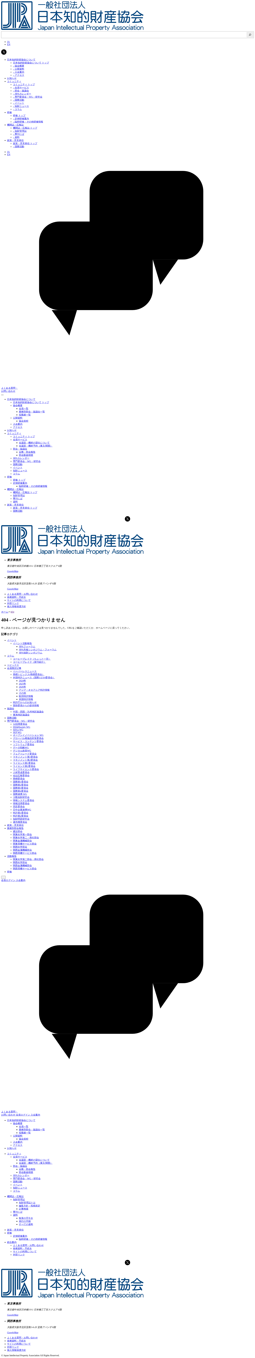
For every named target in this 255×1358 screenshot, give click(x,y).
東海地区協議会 (21, 715)
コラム (10, 656)
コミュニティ (14, 1153)
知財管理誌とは (27, 1202)
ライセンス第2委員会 (24, 766)
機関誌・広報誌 (15, 1196)
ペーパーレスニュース (25, 671)
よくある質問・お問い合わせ (22, 594)
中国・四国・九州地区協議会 (28, 711)
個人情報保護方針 (16, 606)
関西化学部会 (20, 847)
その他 (22, 693)
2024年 (22, 680)
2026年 (22, 687)
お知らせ (12, 1148)
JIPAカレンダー (21, 1175)
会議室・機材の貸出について (34, 1160)
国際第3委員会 (20, 788)
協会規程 (23, 1139)
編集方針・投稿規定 (29, 1205)
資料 (15, 1215)
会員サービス (20, 1157)
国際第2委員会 (20, 785)
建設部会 (17, 831)
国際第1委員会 (20, 781)
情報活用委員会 (21, 803)
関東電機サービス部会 (25, 844)
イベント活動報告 (22, 643)
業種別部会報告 (15, 828)
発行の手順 (25, 1221)
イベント (12, 640)
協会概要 (17, 1123)
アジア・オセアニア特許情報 (34, 690)
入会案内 (20, 880)
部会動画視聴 (26, 1172)
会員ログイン (8, 880)
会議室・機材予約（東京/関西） (36, 1163)
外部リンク (13, 603)
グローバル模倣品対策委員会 (28, 738)
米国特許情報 (26, 699)
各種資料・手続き (16, 597)
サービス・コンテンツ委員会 (28, 741)
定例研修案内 (20, 1236)
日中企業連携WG (22, 809)
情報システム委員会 (23, 800)
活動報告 (12, 856)
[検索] (250, 34)
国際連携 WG (20, 794)
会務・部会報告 (27, 1169)
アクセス (17, 1145)
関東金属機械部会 (22, 840)
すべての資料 (26, 1224)
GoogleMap (12, 571)
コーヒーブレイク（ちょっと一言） (32, 659)
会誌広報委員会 (21, 775)
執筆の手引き (26, 1218)
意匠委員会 (19, 806)
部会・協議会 (20, 1166)
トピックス (13, 665)
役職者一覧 (25, 1132)
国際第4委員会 (20, 791)
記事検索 (23, 1209)
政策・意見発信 (15, 825)
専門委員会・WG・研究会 (21, 721)
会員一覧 (23, 1126)
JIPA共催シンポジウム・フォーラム (38, 649)
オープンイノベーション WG (28, 735)
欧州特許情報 (26, 696)
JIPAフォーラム (27, 646)
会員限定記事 (14, 668)
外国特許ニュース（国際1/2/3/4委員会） (34, 677)
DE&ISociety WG (21, 727)
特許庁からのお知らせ (25, 702)
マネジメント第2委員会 (25, 760)
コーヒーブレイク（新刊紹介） (29, 662)
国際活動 (12, 718)
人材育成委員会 (21, 772)
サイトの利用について (19, 600)
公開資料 (17, 1136)
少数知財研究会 (21, 797)
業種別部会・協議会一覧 (32, 1129)
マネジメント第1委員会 (25, 757)
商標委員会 (19, 778)
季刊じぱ (17, 1212)
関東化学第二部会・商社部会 (28, 859)
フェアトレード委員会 (25, 754)
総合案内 (12, 1242)
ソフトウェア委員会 (23, 744)
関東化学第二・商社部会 (26, 837)
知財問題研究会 (21, 819)
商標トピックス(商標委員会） (28, 674)
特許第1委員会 (20, 812)
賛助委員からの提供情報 (26, 705)
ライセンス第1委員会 (24, 763)
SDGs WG (18, 729)
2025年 (22, 683)
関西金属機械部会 (22, 850)
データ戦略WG (21, 747)
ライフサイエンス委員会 (26, 769)
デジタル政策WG (22, 750)
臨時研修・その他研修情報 (33, 1239)
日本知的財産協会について (21, 1120)
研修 (9, 871)
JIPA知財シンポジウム (30, 652)
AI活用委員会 (20, 724)
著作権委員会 (20, 822)
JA (8, 41)
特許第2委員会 (20, 816)
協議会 (10, 708)
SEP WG (17, 732)
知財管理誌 (19, 1199)
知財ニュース (20, 1188)
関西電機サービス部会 (25, 853)
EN (8, 44)
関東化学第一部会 (22, 834)
